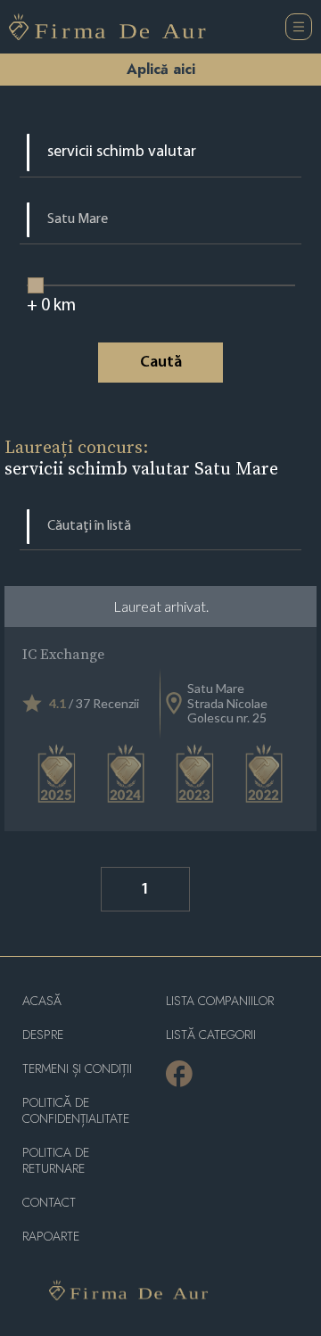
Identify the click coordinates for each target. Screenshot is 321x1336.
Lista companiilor (220, 1001)
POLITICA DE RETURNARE (55, 1160)
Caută (161, 363)
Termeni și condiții (77, 1068)
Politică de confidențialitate (75, 1110)
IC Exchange (63, 654)
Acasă (42, 1001)
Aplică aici (161, 69)
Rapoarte (50, 1236)
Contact (49, 1202)
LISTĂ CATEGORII (211, 1035)
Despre (42, 1035)
